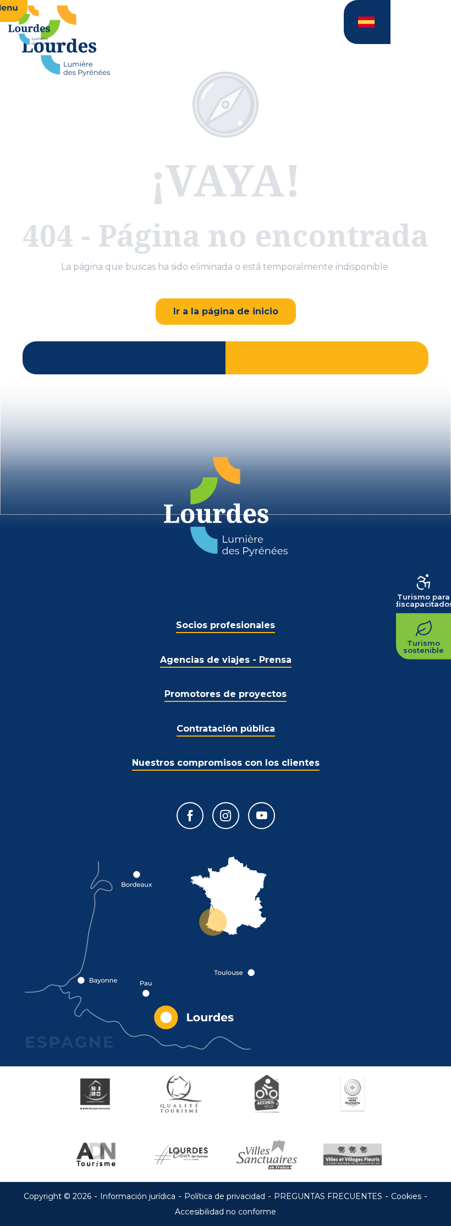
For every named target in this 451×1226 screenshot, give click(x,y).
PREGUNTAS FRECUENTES (328, 1196)
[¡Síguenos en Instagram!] (225, 815)
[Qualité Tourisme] (183, 1094)
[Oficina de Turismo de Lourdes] (66, 41)
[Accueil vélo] (268, 1094)
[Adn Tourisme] (97, 1154)
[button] (367, 22)
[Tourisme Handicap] (97, 1094)
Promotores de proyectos (225, 694)
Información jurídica (137, 1196)
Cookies (406, 1196)
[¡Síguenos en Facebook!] (190, 815)
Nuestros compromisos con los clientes (226, 763)
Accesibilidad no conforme (225, 1212)
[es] (367, 22)
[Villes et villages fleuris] (354, 1154)
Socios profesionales (225, 625)
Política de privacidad (224, 1196)
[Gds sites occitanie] (354, 1094)
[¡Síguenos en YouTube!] (261, 815)
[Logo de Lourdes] (226, 507)
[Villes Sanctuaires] (268, 1154)
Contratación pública (226, 728)
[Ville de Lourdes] (183, 1154)
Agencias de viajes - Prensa (226, 660)
